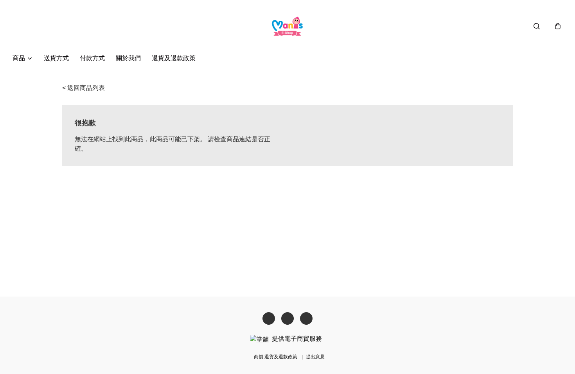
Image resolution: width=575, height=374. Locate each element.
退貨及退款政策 (174, 58)
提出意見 (315, 357)
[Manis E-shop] (287, 26)
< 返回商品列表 (83, 88)
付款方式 (92, 58)
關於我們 (128, 58)
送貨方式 (56, 58)
